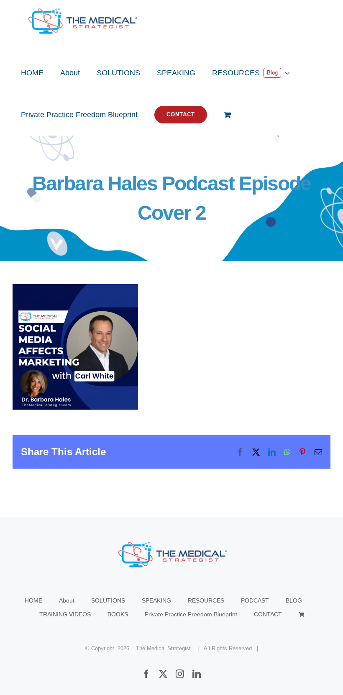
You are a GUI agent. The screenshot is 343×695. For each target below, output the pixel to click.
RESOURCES (206, 600)
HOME (33, 600)
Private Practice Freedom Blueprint (191, 614)
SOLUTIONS (108, 600)
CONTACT (268, 614)
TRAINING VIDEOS (65, 614)
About (66, 600)
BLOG (294, 600)
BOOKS (118, 614)
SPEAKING (156, 600)
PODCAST (255, 600)
